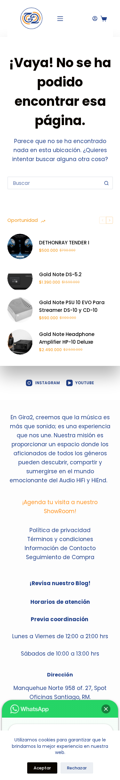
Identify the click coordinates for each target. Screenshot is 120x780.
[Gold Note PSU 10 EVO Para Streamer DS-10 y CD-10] (20, 310)
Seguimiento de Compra (60, 557)
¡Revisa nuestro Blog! (60, 583)
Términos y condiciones (60, 539)
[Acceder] (94, 18)
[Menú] (60, 19)
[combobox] (54, 183)
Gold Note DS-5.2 (60, 274)
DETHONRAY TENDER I (64, 242)
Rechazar (77, 768)
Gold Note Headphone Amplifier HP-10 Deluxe (66, 338)
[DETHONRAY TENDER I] (20, 246)
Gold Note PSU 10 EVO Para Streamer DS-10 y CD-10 (72, 306)
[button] (105, 708)
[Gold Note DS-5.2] (20, 278)
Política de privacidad (60, 530)
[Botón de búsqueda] (106, 183)
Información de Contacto (60, 548)
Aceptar (42, 768)
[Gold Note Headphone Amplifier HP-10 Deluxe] (20, 342)
